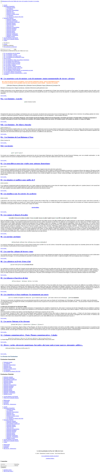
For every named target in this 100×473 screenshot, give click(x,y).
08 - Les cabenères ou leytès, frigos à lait (13, 67)
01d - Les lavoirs (7, 146)
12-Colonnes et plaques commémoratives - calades (15, 73)
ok (15, 49)
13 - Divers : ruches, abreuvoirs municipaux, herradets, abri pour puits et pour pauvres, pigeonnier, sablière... (42, 345)
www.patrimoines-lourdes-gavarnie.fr (50, 456)
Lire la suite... (4, 95)
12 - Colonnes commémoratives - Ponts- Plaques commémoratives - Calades (29, 335)
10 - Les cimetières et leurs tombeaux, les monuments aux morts (18, 70)
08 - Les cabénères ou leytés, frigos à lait (16, 261)
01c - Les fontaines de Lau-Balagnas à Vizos (14, 57)
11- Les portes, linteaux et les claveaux (12, 71)
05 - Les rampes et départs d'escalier (12, 63)
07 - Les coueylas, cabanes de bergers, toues (17, 251)
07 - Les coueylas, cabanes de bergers (12, 66)
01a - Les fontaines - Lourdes (10, 54)
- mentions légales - (50, 458)
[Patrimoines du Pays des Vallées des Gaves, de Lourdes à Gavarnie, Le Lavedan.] (20, 1)
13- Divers (6, 74)
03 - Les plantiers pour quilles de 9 (11, 61)
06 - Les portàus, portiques (10, 65)
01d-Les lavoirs (7, 58)
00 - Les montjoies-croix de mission (12, 53)
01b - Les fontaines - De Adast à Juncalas (16, 125)
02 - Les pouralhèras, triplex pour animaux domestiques (16, 59)
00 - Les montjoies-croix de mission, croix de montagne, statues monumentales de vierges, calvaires (38, 79)
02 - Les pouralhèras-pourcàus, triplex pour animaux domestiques (25, 163)
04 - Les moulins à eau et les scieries (12, 62)
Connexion (3, 467)
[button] (9, 6)
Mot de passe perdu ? (8, 471)
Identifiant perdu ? (8, 469)
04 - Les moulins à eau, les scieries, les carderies (18, 194)
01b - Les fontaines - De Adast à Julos (12, 56)
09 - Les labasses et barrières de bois (12, 69)
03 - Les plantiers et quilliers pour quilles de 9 (18, 180)
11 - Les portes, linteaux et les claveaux (15, 321)
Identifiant (16, 464)
